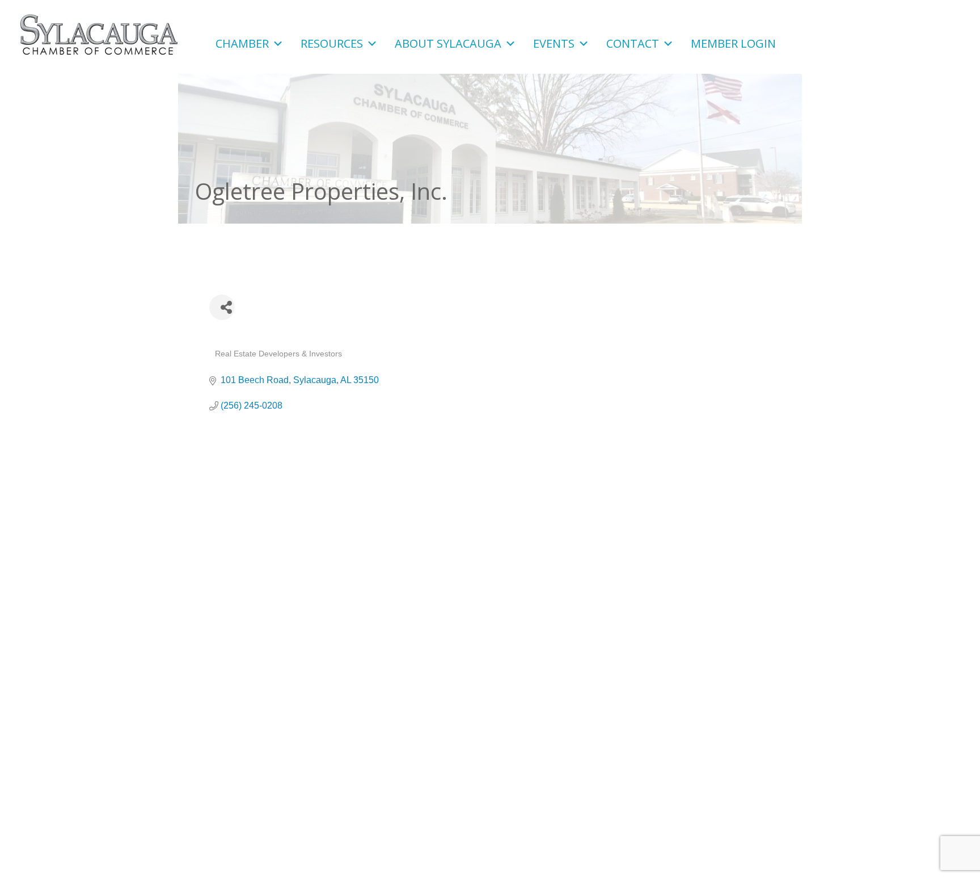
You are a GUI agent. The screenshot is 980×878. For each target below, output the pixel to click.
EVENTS (554, 42)
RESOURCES (332, 42)
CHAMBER (242, 42)
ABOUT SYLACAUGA (448, 42)
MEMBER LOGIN (733, 42)
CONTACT (632, 42)
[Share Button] (222, 307)
